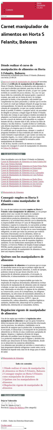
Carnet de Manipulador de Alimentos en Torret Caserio (22, 181)
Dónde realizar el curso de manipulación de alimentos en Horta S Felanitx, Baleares (23, 369)
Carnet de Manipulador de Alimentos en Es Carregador (22, 173)
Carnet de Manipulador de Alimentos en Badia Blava (21, 179)
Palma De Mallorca (10, 148)
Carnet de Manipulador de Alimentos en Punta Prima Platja (24, 166)
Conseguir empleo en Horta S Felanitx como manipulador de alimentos (22, 375)
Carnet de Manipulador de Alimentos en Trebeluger (21, 186)
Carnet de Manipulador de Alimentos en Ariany (19, 170)
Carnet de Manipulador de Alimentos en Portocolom (21, 168)
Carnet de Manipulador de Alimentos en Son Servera (21, 184)
